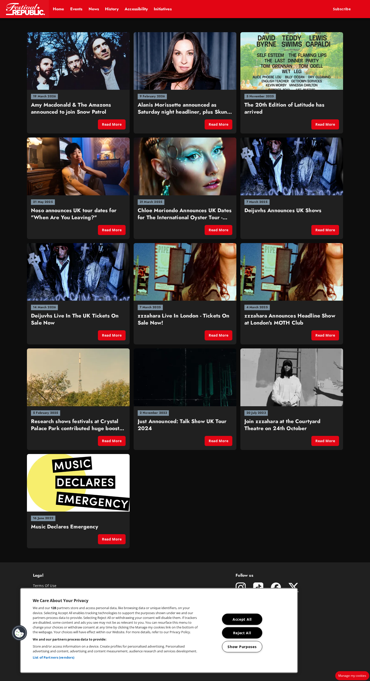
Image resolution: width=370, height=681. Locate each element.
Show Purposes (242, 646)
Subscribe (342, 9)
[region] (159, 630)
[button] (24, 9)
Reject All (242, 632)
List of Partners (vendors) (53, 657)
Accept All (242, 619)
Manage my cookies (352, 675)
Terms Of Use (44, 585)
